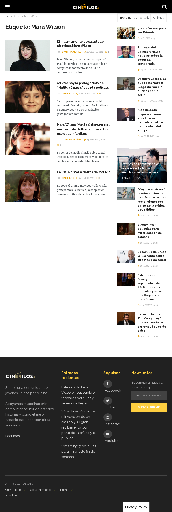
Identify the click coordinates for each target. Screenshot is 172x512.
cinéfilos (68, 93)
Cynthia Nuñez (72, 52)
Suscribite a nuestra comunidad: (147, 385)
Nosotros (11, 495)
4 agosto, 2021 (94, 52)
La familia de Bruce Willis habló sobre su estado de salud (152, 256)
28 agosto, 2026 (132, 178)
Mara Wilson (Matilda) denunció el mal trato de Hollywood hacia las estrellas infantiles (83, 129)
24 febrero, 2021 (95, 139)
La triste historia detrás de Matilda (83, 172)
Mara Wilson (31, 16)
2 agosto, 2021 (86, 93)
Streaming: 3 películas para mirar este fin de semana (78, 451)
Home (9, 16)
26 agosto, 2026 (149, 336)
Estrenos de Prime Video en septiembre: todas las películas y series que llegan (140, 168)
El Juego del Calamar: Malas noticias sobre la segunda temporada (150, 55)
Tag (18, 16)
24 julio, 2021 (86, 178)
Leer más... (13, 436)
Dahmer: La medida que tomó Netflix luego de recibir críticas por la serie (152, 87)
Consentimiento (40, 489)
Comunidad (13, 489)
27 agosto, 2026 (149, 305)
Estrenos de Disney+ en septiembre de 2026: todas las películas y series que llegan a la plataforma (150, 287)
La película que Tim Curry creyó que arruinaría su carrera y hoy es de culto (152, 322)
